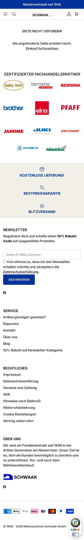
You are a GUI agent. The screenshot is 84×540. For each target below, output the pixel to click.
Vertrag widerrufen (18, 421)
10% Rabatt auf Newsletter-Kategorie (32, 350)
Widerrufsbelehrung (19, 408)
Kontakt (9, 330)
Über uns (10, 337)
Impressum (12, 374)
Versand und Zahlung (20, 388)
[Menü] (7, 14)
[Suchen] (16, 14)
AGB (6, 394)
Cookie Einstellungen (19, 414)
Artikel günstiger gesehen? (24, 317)
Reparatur (11, 324)
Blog (6, 344)
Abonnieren (19, 279)
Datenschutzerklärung (20, 272)
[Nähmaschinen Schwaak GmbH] (42, 14)
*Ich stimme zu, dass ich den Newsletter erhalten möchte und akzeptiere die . (36, 267)
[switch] (75, 534)
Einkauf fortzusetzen (42, 48)
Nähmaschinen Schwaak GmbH (45, 526)
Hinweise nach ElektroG (22, 401)
